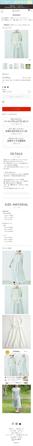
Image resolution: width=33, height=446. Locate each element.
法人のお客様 (13, 436)
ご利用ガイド (11, 428)
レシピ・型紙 (12, 20)
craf (2, 18)
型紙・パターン (19, 20)
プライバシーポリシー (10, 434)
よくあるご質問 (13, 430)
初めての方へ (20, 430)
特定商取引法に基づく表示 (22, 434)
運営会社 (20, 436)
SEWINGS (6, 18)
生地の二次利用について (16, 432)
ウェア (25, 20)
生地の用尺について (20, 428)
